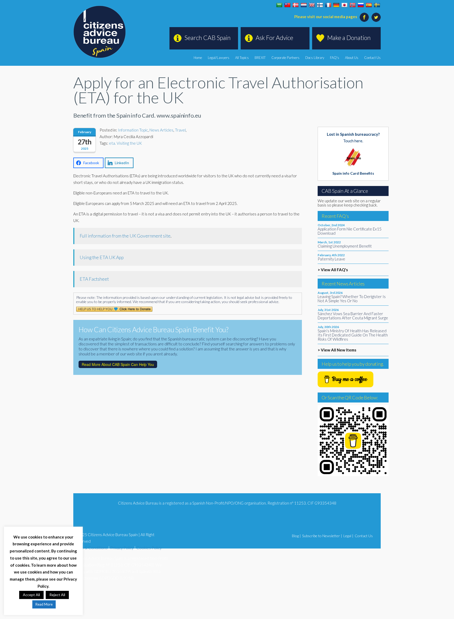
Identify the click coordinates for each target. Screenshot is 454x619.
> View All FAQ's (333, 269)
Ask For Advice (274, 37)
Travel (180, 130)
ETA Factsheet (94, 279)
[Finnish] (320, 5)
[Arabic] (279, 5)
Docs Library (314, 58)
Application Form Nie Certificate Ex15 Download (349, 231)
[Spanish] (369, 5)
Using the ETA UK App (102, 257)
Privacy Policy (121, 547)
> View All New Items (337, 350)
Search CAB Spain (207, 37)
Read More (44, 604)
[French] (328, 5)
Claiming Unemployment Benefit (345, 246)
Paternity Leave (331, 258)
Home (198, 58)
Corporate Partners (285, 58)
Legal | (348, 536)
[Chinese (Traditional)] (287, 5)
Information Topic (133, 130)
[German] (336, 5)
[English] (312, 5)
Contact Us (372, 58)
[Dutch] (304, 5)
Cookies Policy (149, 547)
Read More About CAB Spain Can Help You (118, 364)
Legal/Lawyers (218, 58)
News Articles (161, 130)
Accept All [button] (31, 594)
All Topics (242, 58)
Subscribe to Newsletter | (322, 536)
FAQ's (334, 58)
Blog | (296, 536)
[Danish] (295, 5)
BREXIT (260, 58)
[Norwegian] (352, 5)
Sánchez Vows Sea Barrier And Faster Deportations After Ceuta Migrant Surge (353, 315)
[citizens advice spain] (99, 32)
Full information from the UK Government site (125, 236)
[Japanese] (344, 5)
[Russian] (361, 5)
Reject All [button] (57, 594)
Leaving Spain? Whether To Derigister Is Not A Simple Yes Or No (352, 298)
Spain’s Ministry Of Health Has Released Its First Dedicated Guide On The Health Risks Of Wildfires (353, 334)
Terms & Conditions (90, 547)
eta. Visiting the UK (125, 143)
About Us (351, 58)
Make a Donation (349, 37)
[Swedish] (377, 5)
